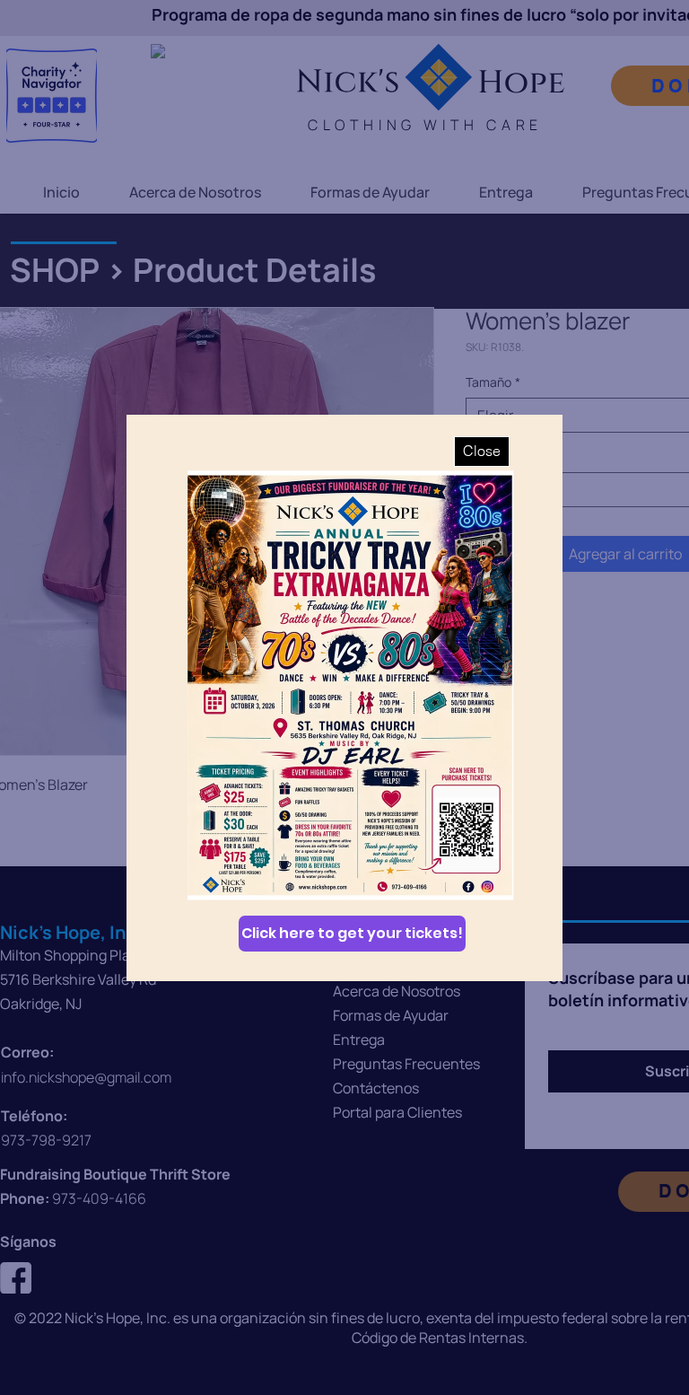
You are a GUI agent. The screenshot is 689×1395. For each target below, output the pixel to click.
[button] (482, 451)
